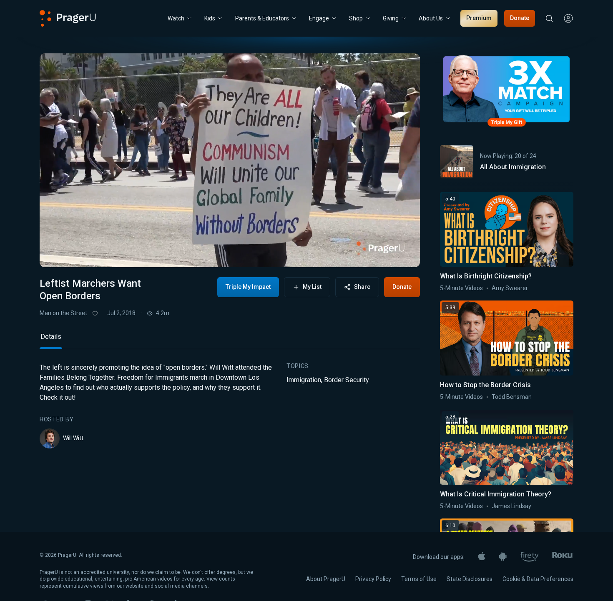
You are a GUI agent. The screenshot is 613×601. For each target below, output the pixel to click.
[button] (56, 254)
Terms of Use (419, 579)
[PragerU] (68, 18)
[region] (230, 160)
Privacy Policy (373, 579)
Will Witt (73, 438)
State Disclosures (469, 579)
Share (362, 286)
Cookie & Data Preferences (537, 579)
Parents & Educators (262, 18)
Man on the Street (63, 313)
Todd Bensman (512, 396)
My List (312, 286)
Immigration (303, 380)
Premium (479, 18)
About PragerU (325, 579)
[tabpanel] (230, 405)
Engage (319, 18)
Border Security (346, 380)
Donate (519, 18)
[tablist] (230, 340)
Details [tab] (50, 337)
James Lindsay (511, 506)
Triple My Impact (248, 286)
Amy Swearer (510, 288)
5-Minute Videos (461, 288)
